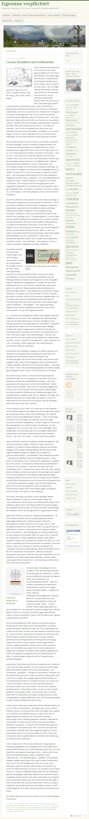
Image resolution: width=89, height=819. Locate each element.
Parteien (77, 215)
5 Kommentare (18, 811)
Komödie (69, 183)
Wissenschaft (29, 805)
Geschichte (20, 804)
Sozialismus (71, 242)
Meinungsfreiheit (71, 213)
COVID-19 (14, 807)
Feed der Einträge (71, 491)
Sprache (72, 246)
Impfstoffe (9, 809)
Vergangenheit (71, 255)
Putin (78, 232)
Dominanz (69, 135)
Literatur (31, 804)
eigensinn (70, 137)
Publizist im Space (69, 15)
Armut (68, 115)
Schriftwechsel (70, 357)
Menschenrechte (40, 809)
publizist (22, 58)
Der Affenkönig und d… (80, 453)
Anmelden (69, 487)
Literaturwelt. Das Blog (73, 299)
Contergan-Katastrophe (15, 299)
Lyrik (69, 203)
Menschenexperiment (27, 809)
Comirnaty (56, 805)
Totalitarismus (74, 250)
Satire (74, 237)
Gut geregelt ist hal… (81, 462)
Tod (7, 811)
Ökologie (70, 278)
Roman (68, 237)
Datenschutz (7, 21)
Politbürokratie (71, 223)
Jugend (69, 177)
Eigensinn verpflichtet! (25, 3)
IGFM (67, 296)
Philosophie (69, 217)
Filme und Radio (54, 15)
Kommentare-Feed (72, 495)
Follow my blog (73, 542)
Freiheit (69, 150)
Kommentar (70, 181)
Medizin (42, 804)
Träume (69, 252)
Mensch (48, 804)
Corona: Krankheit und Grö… (80, 445)
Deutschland (71, 132)
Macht (75, 203)
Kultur (75, 189)
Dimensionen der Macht (32, 126)
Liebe (76, 192)
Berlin (72, 115)
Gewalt (76, 163)
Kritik (68, 189)
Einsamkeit (69, 140)
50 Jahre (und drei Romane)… (80, 419)
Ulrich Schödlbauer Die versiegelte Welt (72, 323)
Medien (37, 804)
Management (72, 206)
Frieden (75, 151)
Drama (75, 135)
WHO (11, 811)
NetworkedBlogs (71, 530)
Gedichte (71, 153)
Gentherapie (22, 807)
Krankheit (16, 809)
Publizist (71, 231)
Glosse (77, 165)
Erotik (75, 140)
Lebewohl (80, 457)
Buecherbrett (76, 123)
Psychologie (10, 805)
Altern (75, 107)
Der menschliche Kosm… (81, 439)
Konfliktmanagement (74, 185)
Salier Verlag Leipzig (72, 319)
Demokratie (73, 129)
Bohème (68, 123)
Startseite (6, 15)
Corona (8, 807)
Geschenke (69, 156)
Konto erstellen (71, 484)
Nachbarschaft (70, 215)
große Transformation (33, 807)
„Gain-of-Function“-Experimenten (21, 634)
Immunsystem (45, 807)
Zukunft (35, 805)
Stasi (67, 250)
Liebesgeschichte (71, 195)
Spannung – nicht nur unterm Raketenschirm (29, 15)
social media (70, 240)
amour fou (69, 109)
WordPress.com (71, 498)
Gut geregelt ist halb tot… (81, 466)
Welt (15, 805)
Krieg (26, 804)
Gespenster (69, 163)
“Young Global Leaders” (23, 692)
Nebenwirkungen (51, 809)
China (68, 125)
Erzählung (69, 142)
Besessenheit (70, 117)
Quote (68, 234)
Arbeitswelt (72, 112)
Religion (73, 234)
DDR (73, 126)
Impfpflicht (54, 807)
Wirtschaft (21, 805)
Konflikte (76, 183)
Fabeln (68, 144)
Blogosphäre (72, 120)
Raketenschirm (70, 315)
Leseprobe (69, 193)
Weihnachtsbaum (71, 259)
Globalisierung (70, 165)
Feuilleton (71, 147)
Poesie (69, 220)
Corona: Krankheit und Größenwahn (30, 62)
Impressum (18, 21)
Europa (74, 142)
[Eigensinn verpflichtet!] (44, 36)
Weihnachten (70, 257)
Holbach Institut (71, 292)
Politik (53, 804)
